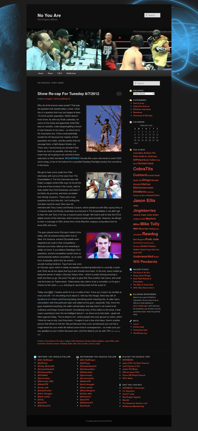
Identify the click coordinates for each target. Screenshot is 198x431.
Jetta (135, 205)
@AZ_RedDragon (45, 359)
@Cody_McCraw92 (46, 366)
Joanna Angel (139, 214)
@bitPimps (43, 363)
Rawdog (63, 343)
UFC (140, 252)
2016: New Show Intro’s (143, 287)
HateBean (150, 192)
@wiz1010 (42, 402)
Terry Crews (82, 343)
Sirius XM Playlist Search (133, 375)
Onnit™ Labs (128, 394)
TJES (59, 73)
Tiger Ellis (151, 249)
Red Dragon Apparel (131, 397)
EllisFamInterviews (143, 187)
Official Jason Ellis (130, 372)
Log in (136, 323)
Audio (142, 156)
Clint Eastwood (77, 341)
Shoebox (136, 246)
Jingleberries (144, 210)
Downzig (66, 299)
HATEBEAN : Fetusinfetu (133, 387)
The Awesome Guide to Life (134, 403)
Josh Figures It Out (131, 366)
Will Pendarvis (145, 261)
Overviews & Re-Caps (54, 341)
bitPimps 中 (65, 98)
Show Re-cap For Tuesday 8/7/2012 (68, 93)
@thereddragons (87, 390)
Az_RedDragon (151, 156)
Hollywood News (139, 195)
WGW (156, 256)
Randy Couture (53, 343)
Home (40, 73)
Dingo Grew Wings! (142, 275)
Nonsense (137, 112)
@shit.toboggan (87, 384)
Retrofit (125, 400)
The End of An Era (141, 272)
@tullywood (85, 396)
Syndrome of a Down (48, 299)
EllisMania (139, 191)
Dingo (146, 180)
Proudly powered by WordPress (99, 421)
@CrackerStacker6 (46, 369)
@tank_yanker (44, 396)
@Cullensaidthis (45, 372)
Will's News (127, 378)
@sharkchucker (44, 390)
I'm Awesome (128, 391)
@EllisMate (43, 375)
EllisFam (145, 184)
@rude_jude (43, 387)
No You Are (49, 15)
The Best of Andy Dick (143, 284)
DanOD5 (150, 175)
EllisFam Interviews (142, 109)
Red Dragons (139, 239)
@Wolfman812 (44, 405)
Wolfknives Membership (133, 406)
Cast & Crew (138, 103)
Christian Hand (145, 163)
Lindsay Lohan (139, 218)
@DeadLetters (86, 372)
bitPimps (138, 159)
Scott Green (138, 242)
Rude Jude (72, 343)
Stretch (144, 246)
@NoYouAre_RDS (45, 381)
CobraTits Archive (141, 106)
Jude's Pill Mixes (130, 369)
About (50, 73)
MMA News (138, 228)
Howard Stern (153, 195)
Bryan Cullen (149, 159)
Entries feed (138, 326)
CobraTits (143, 169)
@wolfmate (85, 405)
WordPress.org (140, 333)
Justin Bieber (153, 214)
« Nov (135, 143)
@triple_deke (86, 393)
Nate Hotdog (150, 228)
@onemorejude (87, 378)
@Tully (41, 399)
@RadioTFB (43, 384)
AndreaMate (138, 153)
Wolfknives (71, 73)
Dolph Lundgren (97, 341)
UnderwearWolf (143, 256)
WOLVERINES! (72, 158)
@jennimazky (44, 378)
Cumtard (140, 174)
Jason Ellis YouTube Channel (135, 363)
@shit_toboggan (45, 393)
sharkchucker (148, 243)
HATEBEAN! (127, 359)
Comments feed (140, 329)
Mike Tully (149, 223)
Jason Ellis (109, 341)
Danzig (87, 341)
